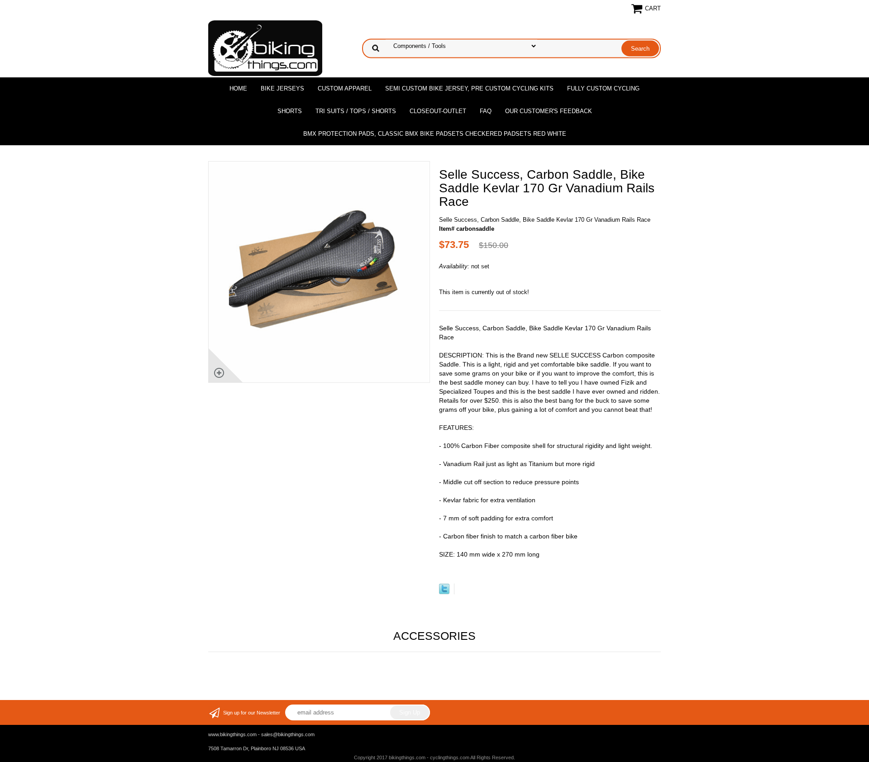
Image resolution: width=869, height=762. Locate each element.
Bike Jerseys (282, 88)
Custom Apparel (345, 88)
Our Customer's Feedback (548, 111)
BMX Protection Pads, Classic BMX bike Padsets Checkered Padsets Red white (434, 133)
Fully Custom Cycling (603, 88)
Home (238, 88)
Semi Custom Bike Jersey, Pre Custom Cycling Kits (469, 88)
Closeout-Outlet (438, 111)
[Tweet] (444, 592)
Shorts (289, 111)
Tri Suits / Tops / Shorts (355, 111)
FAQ (486, 111)
